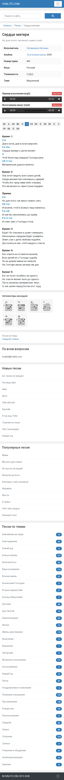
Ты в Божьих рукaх (36, 54)
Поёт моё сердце (11, 508)
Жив (4, 389)
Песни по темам (13, 526)
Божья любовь (31, 555)
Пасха (31, 680)
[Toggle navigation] (58, 4)
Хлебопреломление (31, 757)
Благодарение (31, 541)
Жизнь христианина (31, 632)
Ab (4, 124)
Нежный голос (9, 515)
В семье (6, 502)
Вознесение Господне (30, 583)
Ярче (4, 396)
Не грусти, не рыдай (12, 468)
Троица (30, 743)
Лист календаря (10, 429)
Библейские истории (31, 534)
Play (5, 99)
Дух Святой (31, 611)
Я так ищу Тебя (9, 416)
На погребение (30, 667)
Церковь (30, 764)
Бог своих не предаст (13, 376)
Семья (15, 339)
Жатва (31, 625)
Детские (31, 604)
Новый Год (31, 674)
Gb (8, 128)
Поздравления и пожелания (30, 687)
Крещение (30, 646)
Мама (5, 455)
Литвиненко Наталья (37, 48)
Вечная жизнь (31, 576)
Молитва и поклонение (31, 660)
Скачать (57, 93)
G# (17, 128)
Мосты (5, 495)
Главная (7, 25)
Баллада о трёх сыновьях (15, 482)
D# (45, 124)
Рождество (31, 708)
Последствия (9, 382)
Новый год (7, 436)
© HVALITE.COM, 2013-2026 (16, 776)
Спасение (31, 736)
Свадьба (6, 339)
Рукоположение (30, 715)
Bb (18, 124)
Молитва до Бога (11, 475)
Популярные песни (16, 447)
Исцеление (30, 639)
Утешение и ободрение (31, 750)
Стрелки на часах (11, 422)
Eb (49, 124)
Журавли (6, 488)
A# (13, 124)
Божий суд (30, 548)
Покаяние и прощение (31, 694)
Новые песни (11, 368)
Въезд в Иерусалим (30, 597)
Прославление (31, 701)
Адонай (6, 409)
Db (36, 124)
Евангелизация (31, 618)
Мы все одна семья (12, 462)
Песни (17, 25)
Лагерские (30, 653)
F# (4, 128)
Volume (58, 110)
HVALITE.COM (11, 3)
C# (31, 124)
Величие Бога (31, 562)
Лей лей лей (8, 402)
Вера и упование (31, 569)
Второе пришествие (31, 590)
